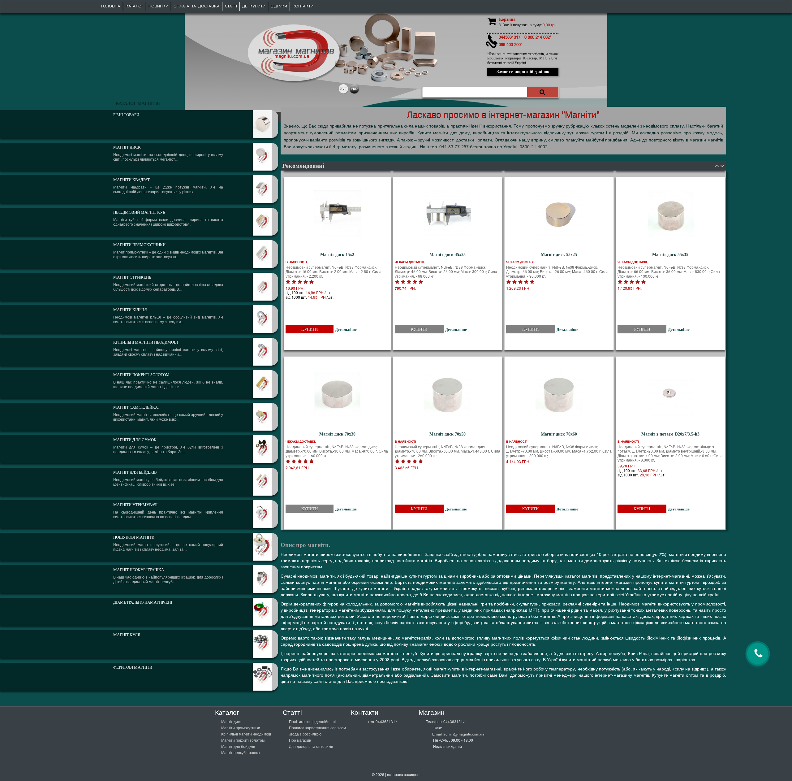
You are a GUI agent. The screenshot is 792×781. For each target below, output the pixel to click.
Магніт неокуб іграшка (240, 752)
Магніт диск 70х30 (337, 434)
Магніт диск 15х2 (337, 254)
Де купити (253, 6)
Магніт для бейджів (238, 746)
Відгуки (279, 6)
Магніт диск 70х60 (559, 434)
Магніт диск (231, 721)
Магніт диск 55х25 (559, 254)
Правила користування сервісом (317, 728)
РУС (343, 89)
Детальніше (346, 329)
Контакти (302, 6)
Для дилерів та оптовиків (311, 746)
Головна (110, 6)
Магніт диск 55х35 (670, 254)
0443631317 (386, 721)
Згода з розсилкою (305, 734)
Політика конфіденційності (312, 721)
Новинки (158, 6)
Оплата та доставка (197, 6)
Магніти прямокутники (240, 728)
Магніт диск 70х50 (447, 434)
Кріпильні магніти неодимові (246, 734)
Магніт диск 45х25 (447, 254)
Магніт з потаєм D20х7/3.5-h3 (670, 434)
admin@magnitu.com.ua (463, 734)
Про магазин (300, 740)
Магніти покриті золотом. (243, 740)
